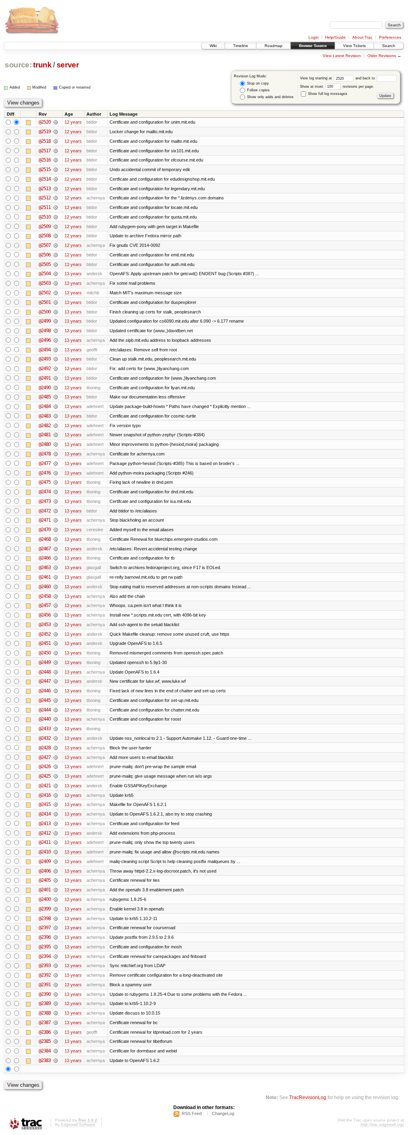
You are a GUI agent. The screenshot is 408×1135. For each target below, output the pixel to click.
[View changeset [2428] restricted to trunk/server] (55, 748)
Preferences (390, 37)
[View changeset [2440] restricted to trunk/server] (55, 719)
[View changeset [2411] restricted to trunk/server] (55, 842)
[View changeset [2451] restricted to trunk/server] (55, 643)
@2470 (45, 529)
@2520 (45, 122)
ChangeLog (223, 1113)
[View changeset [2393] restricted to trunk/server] (55, 965)
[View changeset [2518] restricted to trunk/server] (55, 141)
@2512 (45, 198)
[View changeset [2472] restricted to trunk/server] (55, 511)
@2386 (45, 1032)
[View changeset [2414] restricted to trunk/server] (55, 814)
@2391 (45, 984)
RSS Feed (192, 1113)
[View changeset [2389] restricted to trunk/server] (55, 1003)
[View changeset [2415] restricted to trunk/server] (55, 804)
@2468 (45, 539)
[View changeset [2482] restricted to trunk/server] (55, 425)
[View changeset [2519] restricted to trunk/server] (55, 131)
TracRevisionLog (307, 1097)
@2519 (45, 131)
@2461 (45, 577)
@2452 (45, 634)
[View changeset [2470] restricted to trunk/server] (55, 529)
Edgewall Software (78, 1124)
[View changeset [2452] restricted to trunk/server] (55, 634)
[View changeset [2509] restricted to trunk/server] (55, 226)
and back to (365, 78)
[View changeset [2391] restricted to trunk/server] (55, 984)
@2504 (45, 273)
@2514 (45, 179)
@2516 (45, 160)
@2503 (45, 283)
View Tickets (354, 45)
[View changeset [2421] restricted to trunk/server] (55, 785)
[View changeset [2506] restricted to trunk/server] (55, 255)
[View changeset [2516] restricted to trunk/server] (55, 160)
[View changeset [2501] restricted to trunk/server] (55, 302)
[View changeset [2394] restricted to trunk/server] (55, 956)
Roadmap (273, 45)
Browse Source (313, 45)
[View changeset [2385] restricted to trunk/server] (55, 1041)
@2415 (45, 804)
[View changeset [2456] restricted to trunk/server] (55, 615)
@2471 (45, 520)
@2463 (45, 567)
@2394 (45, 956)
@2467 (45, 549)
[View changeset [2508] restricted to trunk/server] (55, 235)
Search (388, 45)
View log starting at (316, 78)
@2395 (45, 947)
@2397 (45, 927)
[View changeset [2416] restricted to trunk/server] (55, 795)
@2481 (45, 434)
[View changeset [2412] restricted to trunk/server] (55, 833)
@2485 (45, 397)
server (68, 65)
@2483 (45, 416)
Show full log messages (327, 94)
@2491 (45, 378)
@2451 (45, 643)
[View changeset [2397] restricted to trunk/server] (55, 927)
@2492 (45, 368)
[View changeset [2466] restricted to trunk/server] (55, 558)
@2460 (45, 586)
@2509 (45, 226)
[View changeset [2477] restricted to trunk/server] (55, 463)
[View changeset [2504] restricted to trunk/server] (55, 273)
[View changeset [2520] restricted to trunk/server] (55, 122)
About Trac (362, 37)
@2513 (45, 188)
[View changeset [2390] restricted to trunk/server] (55, 994)
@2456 (45, 615)
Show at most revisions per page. (337, 87)
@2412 (45, 833)
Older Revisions (381, 55)
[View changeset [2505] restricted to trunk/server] (55, 264)
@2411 (45, 842)
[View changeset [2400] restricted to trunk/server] (55, 899)
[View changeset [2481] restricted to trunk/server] (55, 434)
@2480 (45, 444)
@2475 (45, 482)
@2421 (45, 785)
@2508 (45, 235)
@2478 (45, 454)
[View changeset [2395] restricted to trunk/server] (55, 947)
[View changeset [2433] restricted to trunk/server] (55, 728)
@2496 (45, 340)
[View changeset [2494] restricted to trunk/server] (55, 350)
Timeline (240, 45)
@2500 (45, 312)
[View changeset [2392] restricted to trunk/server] (55, 975)
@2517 (45, 151)
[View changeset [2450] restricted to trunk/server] (55, 653)
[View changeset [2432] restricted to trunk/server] (55, 738)
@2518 (45, 141)
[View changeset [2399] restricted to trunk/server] (55, 909)
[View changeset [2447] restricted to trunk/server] (55, 681)
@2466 (45, 558)
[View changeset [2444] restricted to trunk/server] (55, 710)
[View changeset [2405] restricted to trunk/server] (55, 880)
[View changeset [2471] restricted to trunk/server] (55, 520)
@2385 (45, 1041)
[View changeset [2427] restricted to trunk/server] (55, 757)
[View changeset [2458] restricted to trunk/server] (55, 596)
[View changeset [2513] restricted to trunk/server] (55, 188)
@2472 (45, 511)
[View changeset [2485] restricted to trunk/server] (55, 397)
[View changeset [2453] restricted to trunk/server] (55, 624)
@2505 (45, 264)
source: (18, 65)
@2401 (45, 890)
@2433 (45, 728)
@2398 (45, 918)
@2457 (45, 605)
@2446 (45, 691)
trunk (42, 65)
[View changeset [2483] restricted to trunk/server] (55, 416)
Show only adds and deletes (270, 97)
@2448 (45, 672)
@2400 (45, 899)
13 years (73, 264)
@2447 (45, 681)
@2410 (45, 852)
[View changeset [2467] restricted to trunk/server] (55, 549)
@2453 (45, 624)
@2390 (45, 994)
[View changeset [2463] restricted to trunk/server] (55, 567)
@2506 (45, 255)
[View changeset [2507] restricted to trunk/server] (55, 245)
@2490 (45, 387)
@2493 (45, 359)
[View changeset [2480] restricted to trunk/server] (55, 444)
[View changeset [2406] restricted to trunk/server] (55, 871)
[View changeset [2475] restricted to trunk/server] (55, 482)
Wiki (213, 45)
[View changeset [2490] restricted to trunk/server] (55, 387)
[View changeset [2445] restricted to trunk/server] (55, 700)
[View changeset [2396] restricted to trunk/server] (55, 937)
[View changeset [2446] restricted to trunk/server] (55, 691)
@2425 (45, 776)
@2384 (45, 1051)
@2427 (45, 757)
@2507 (45, 245)
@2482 (45, 425)
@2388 (45, 1013)
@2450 (45, 653)
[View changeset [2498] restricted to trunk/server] (55, 330)
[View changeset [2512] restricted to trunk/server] (55, 198)
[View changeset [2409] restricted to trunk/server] (55, 861)
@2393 (45, 965)
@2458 (45, 596)
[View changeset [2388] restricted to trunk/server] (55, 1013)
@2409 (45, 861)
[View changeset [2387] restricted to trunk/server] (55, 1022)
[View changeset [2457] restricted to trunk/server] (55, 605)
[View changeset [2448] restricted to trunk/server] (55, 672)
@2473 (45, 501)
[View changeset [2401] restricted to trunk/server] (55, 890)
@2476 (45, 473)
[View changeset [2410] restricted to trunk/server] (55, 852)
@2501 (45, 302)
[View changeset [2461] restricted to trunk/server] (55, 577)
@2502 (45, 293)
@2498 (45, 330)
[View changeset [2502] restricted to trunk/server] (55, 293)
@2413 (45, 823)
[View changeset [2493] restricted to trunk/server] (55, 359)
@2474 (45, 492)
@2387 (45, 1022)
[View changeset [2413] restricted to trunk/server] (55, 823)
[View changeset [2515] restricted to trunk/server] (55, 169)
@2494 (45, 350)
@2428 (45, 748)
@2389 (45, 1003)
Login (313, 37)
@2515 (45, 169)
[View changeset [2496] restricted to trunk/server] (55, 340)
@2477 (45, 463)
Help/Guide (335, 37)
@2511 (45, 207)
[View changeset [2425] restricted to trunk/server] (55, 776)
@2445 (45, 700)
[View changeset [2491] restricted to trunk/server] (55, 378)
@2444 (45, 710)
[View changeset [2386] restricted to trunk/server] (55, 1032)
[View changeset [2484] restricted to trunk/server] (55, 406)
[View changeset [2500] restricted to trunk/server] (55, 312)
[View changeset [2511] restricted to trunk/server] (55, 207)
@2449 (45, 662)
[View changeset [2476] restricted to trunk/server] (55, 473)
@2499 (45, 321)
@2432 (45, 738)
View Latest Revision (342, 55)
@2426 (45, 766)
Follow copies (258, 90)
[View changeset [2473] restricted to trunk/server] (55, 501)
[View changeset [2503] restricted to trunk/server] (55, 283)
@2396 (45, 937)
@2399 (45, 909)
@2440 (45, 719)
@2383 (45, 1060)
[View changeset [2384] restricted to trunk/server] (55, 1051)
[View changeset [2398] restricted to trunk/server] (55, 918)
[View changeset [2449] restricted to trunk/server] (55, 662)
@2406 (45, 871)
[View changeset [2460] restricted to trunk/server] (55, 586)
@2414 (45, 814)
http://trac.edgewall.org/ (382, 1124)
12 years (73, 122)
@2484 (45, 406)
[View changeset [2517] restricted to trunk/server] (55, 151)
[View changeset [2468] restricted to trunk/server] (55, 539)
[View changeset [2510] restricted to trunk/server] (55, 217)
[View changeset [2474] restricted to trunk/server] (55, 492)
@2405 (45, 880)
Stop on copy (257, 83)
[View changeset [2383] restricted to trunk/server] (55, 1060)
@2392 (45, 975)
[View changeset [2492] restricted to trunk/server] (55, 368)
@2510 (45, 217)
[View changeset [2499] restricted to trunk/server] (55, 321)
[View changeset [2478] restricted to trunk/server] (55, 454)
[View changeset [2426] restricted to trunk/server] (55, 766)
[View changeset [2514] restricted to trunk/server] (55, 179)
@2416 (45, 795)
